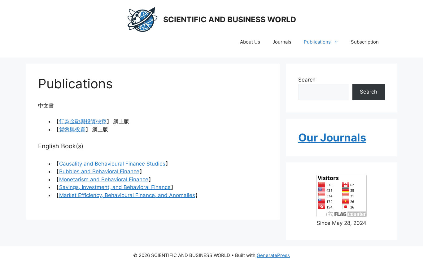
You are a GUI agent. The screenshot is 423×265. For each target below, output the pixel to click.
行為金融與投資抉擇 (83, 121)
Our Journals (332, 137)
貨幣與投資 (72, 129)
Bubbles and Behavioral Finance (99, 171)
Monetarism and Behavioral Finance (103, 179)
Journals (282, 42)
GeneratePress (273, 255)
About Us (250, 42)
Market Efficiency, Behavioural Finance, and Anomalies (127, 195)
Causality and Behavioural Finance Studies (112, 164)
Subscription (365, 42)
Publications (317, 42)
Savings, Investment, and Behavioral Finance (115, 187)
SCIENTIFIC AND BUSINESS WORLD (229, 19)
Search (307, 80)
